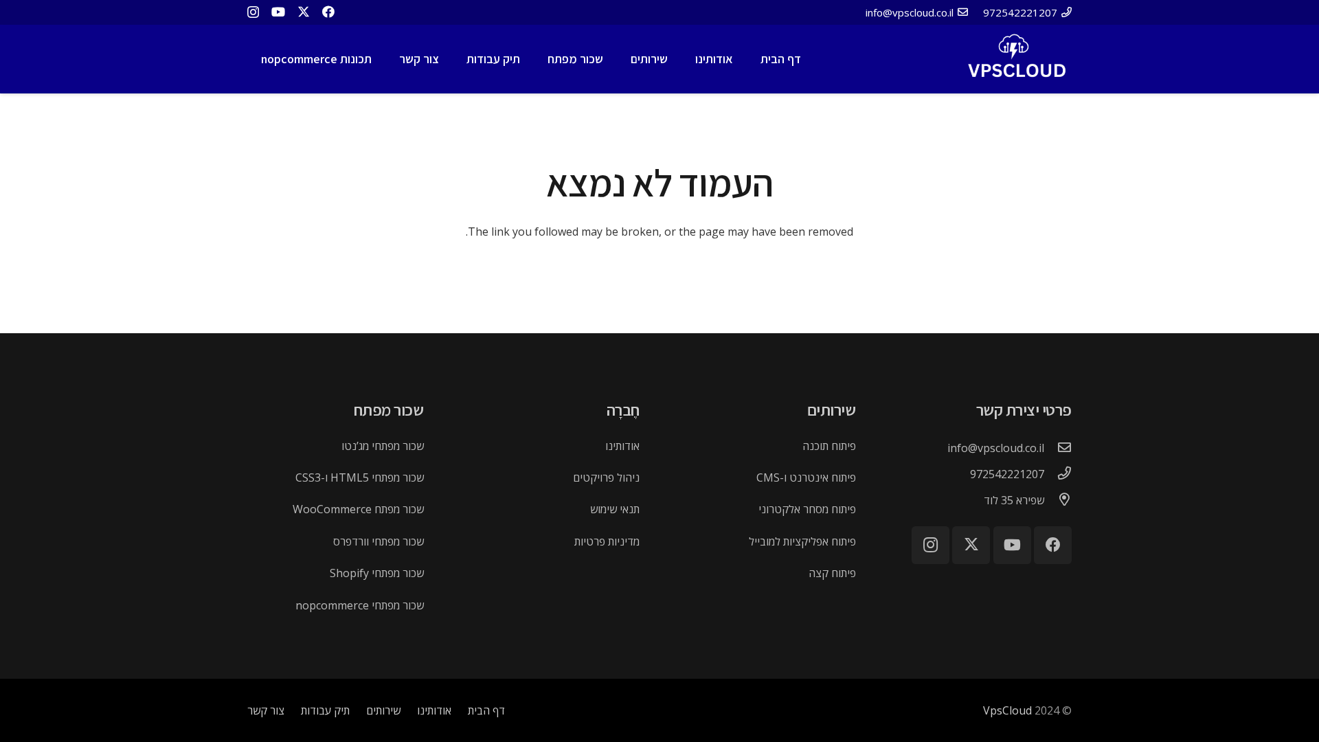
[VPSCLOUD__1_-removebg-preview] (1015, 59)
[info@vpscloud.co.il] (1058, 448)
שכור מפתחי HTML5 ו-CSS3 (359, 477)
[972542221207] (1058, 474)
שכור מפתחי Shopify (377, 573)
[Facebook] (328, 11)
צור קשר (265, 710)
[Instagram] (253, 12)
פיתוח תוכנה (829, 445)
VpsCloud (1007, 710)
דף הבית (486, 710)
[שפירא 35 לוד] (1058, 500)
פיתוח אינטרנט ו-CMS (806, 477)
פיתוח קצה (832, 573)
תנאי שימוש (615, 509)
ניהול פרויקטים (606, 477)
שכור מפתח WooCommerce (358, 509)
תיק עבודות (325, 710)
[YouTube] (278, 11)
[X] (303, 11)
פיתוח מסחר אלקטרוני (807, 509)
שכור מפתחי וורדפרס (378, 541)
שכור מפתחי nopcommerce (359, 605)
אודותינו (622, 445)
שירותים (383, 710)
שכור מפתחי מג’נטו (382, 445)
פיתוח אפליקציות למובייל (802, 541)
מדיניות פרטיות (607, 541)
